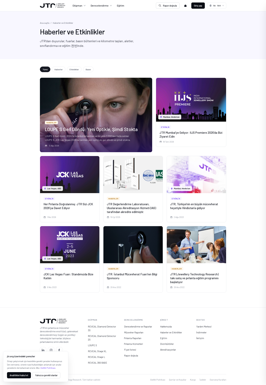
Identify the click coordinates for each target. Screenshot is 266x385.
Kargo (193, 379)
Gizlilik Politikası (157, 379)
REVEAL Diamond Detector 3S (102, 328)
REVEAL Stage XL (97, 351)
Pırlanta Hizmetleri (133, 343)
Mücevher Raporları (133, 332)
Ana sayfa (44, 23)
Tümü (45, 69)
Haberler (59, 69)
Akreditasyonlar (168, 349)
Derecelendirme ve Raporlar (138, 326)
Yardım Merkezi (204, 326)
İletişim (200, 338)
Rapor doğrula (170, 5)
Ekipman (77, 5)
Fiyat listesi (130, 349)
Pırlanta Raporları (132, 338)
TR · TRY (217, 5)
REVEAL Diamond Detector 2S (102, 337)
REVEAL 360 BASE (97, 362)
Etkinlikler (74, 69)
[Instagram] (51, 350)
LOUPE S (92, 345)
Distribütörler (167, 343)
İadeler (203, 379)
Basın (88, 69)
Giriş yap (198, 5)
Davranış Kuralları (218, 379)
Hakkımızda (166, 326)
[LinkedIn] (43, 350)
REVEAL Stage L (96, 356)
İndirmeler (201, 332)
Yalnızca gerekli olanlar (46, 375)
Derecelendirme (100, 5)
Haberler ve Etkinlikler (171, 332)
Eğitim (120, 5)
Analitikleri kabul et (19, 375)
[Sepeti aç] (185, 5)
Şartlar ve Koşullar (177, 379)
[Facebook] (59, 350)
